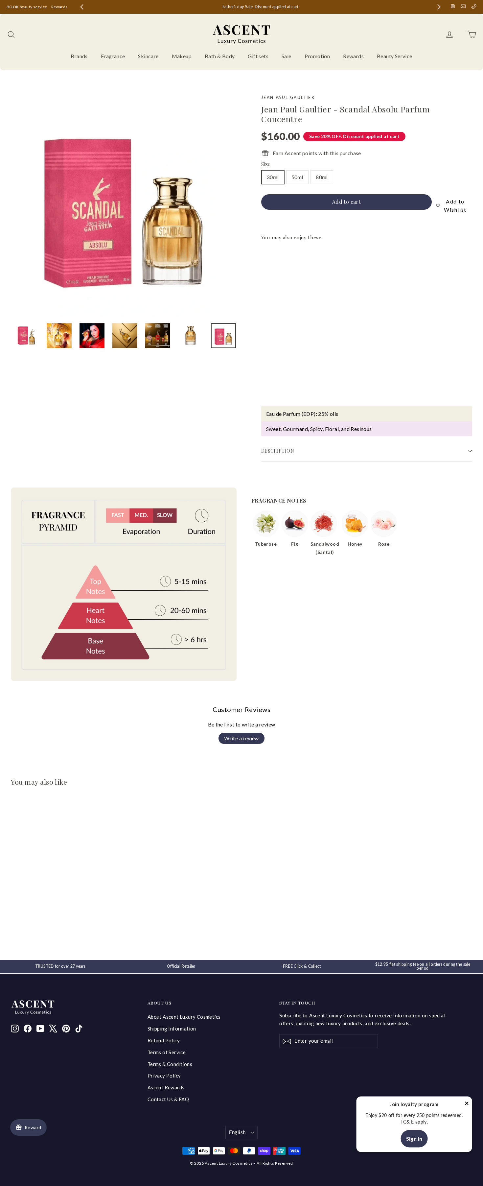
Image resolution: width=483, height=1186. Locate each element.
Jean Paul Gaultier (288, 97)
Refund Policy (164, 1040)
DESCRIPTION (277, 451)
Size (265, 164)
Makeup (182, 56)
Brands (79, 56)
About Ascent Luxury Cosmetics (184, 1017)
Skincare (148, 56)
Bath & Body (220, 56)
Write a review (241, 738)
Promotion (317, 56)
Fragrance (113, 56)
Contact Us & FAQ (168, 1099)
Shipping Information (172, 1029)
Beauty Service (394, 56)
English (237, 1132)
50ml (297, 177)
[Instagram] (452, 6)
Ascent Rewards (166, 1087)
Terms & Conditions (170, 1064)
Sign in (414, 1138)
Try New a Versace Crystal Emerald (243, 6)
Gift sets (258, 56)
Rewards (59, 6)
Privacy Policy (164, 1076)
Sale (286, 56)
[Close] (466, 1104)
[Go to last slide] (82, 7)
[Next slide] (439, 7)
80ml (322, 177)
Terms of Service (167, 1052)
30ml (273, 177)
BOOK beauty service (27, 6)
